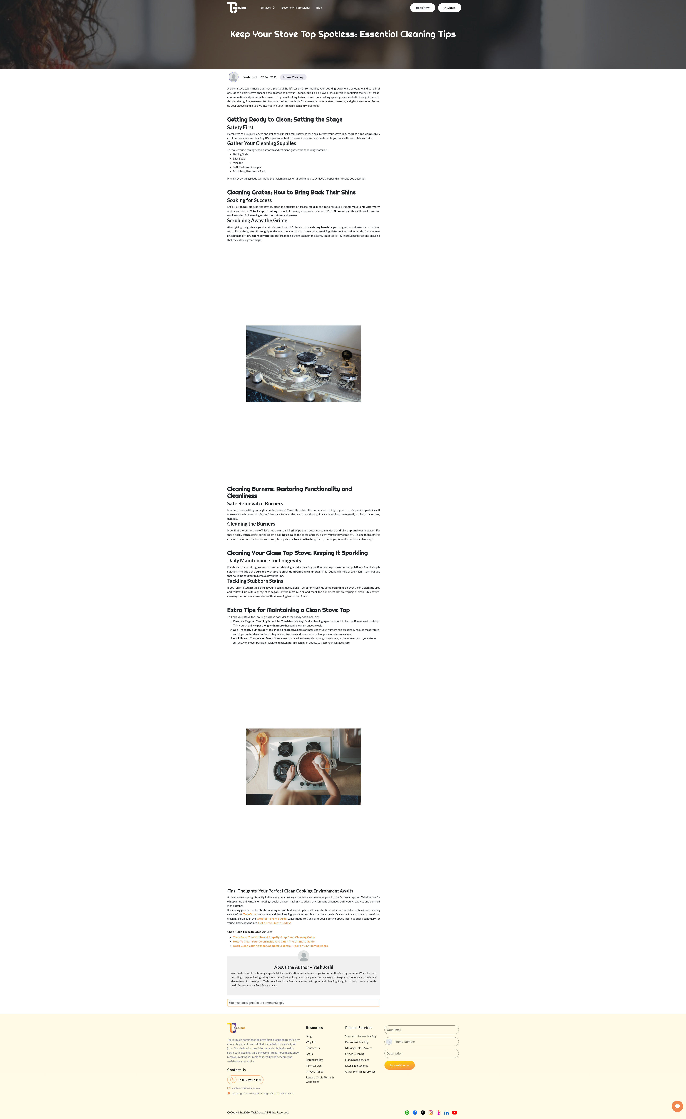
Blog (319, 7)
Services (266, 7)
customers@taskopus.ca (246, 1087)
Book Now (422, 7)
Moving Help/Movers (358, 1048)
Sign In (452, 7)
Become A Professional (295, 7)
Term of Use (314, 1065)
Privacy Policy (314, 1071)
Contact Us (313, 1048)
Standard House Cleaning (360, 1036)
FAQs (309, 1053)
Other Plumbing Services (360, 1071)
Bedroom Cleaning (356, 1042)
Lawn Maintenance (356, 1065)
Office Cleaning (354, 1053)
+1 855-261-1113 (249, 1079)
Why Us (310, 1042)
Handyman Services (357, 1059)
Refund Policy (314, 1059)
